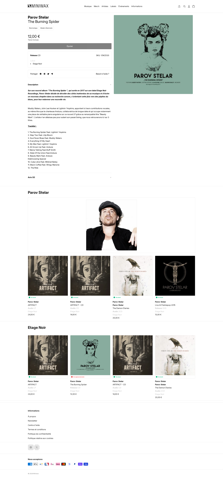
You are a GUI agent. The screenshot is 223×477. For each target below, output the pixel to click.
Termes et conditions (37, 429)
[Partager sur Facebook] (41, 74)
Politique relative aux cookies (40, 438)
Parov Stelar (38, 17)
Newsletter (32, 421)
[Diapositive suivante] (192, 274)
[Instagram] (31, 447)
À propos (32, 416)
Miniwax (36, 473)
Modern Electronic (46, 28)
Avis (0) (31, 177)
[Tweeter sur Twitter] (48, 74)
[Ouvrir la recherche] (184, 6)
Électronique (33, 28)
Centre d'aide (34, 425)
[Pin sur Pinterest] (44, 74)
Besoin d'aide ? (102, 74)
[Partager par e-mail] (52, 74)
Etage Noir (37, 64)
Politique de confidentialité (39, 434)
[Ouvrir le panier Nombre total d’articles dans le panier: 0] (193, 6)
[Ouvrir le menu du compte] (189, 6)
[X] (37, 447)
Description (33, 84)
